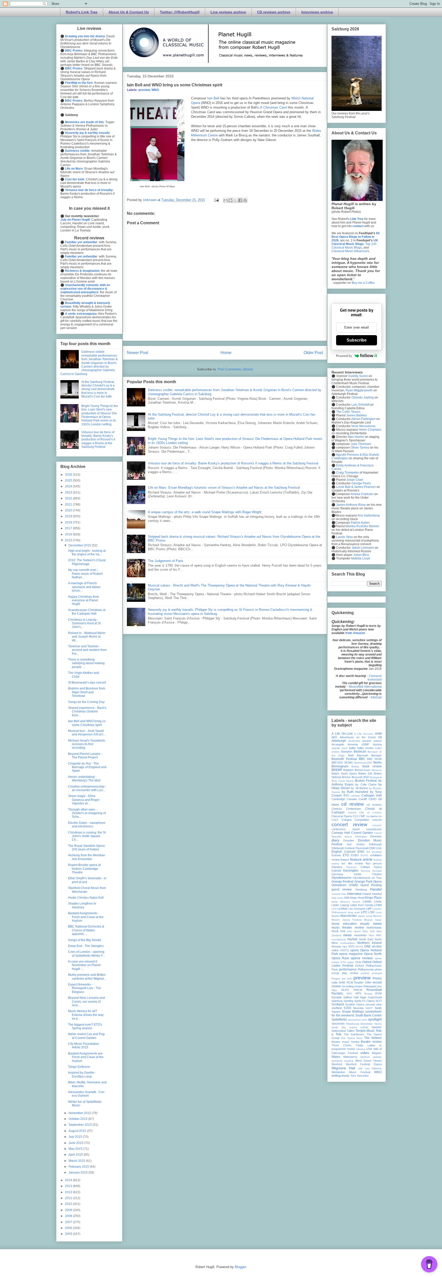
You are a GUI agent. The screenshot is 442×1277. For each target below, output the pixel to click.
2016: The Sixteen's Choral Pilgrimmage (87, 562)
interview (354, 894)
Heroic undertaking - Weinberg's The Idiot (84, 778)
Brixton (346, 777)
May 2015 (76, 1149)
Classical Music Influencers (350, 251)
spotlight (375, 1019)
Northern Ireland (369, 943)
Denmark (376, 836)
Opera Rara (340, 958)
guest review (342, 889)
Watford (365, 1057)
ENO (361, 851)
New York (368, 931)
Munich (377, 916)
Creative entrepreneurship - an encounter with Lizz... (87, 788)
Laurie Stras (344, 537)
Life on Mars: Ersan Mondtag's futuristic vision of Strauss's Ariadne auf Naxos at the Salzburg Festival (224, 487)
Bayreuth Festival (344, 759)
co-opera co (374, 816)
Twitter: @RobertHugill (180, 12)
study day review (344, 1027)
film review (355, 863)
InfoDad (376, 697)
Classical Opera (342, 816)
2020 (69, 510)
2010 (69, 1204)
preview (144, 90)
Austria (377, 744)
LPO (364, 912)
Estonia (336, 855)
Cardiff (363, 799)
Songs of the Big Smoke (84, 940)
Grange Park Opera (368, 881)
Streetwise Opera (371, 1023)
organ (350, 962)
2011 (69, 1198)
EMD (372, 848)
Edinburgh (375, 844)
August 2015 (78, 1131)
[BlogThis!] (230, 200)
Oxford (366, 962)
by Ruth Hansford (355, 792)
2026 (69, 474)
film (343, 863)
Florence (351, 867)
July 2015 (76, 1137)
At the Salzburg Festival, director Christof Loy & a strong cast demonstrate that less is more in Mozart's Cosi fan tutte (98, 389)
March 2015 (77, 1161)
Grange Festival (342, 881)
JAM (346, 897)
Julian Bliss (361, 555)
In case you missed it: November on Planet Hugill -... (84, 965)
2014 (69, 1180)
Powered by (344, 356)
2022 (69, 498)
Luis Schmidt (360, 404)
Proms (377, 978)
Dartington (361, 836)
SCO (378, 1000)
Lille (350, 908)
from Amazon (355, 633)
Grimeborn (339, 885)
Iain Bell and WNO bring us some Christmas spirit (87, 723)
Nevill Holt (338, 931)
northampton (347, 943)
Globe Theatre (368, 874)
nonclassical (339, 939)
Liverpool (359, 908)
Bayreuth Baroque (369, 755)
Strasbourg (352, 1023)
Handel (376, 889)
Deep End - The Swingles (86, 946)
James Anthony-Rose (351, 505)
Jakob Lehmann (362, 547)
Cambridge (338, 799)
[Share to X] (235, 200)
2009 (69, 1210)
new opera (354, 931)
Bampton (346, 751)
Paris (335, 969)
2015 (69, 540)
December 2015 (80, 545)
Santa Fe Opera (364, 1000)
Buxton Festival (366, 780)
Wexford (337, 1064)
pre (344, 978)
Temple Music (365, 1031)
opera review (362, 958)
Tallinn (351, 1030)
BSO (366, 777)
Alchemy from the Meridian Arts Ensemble (86, 857)
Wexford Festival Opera (364, 1064)
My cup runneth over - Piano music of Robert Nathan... (85, 573)
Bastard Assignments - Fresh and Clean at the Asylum (86, 916)
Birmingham (340, 766)
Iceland (336, 894)
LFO (334, 908)
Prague (336, 978)
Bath (351, 755)
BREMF (337, 770)
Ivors (340, 897)
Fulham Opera (371, 867)
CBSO (373, 799)
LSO (371, 912)
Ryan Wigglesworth (359, 390)
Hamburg (361, 889)
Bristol (358, 769)
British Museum (372, 770)
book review (372, 766)
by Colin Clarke (365, 784)
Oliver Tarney (360, 447)
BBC (362, 759)
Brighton (348, 769)
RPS (358, 993)
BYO (346, 795)
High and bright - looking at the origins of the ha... (87, 552)
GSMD (353, 885)
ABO (334, 737)
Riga (334, 990)
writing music (341, 1075)
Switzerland (339, 1030)
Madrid (335, 916)
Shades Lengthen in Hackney (82, 905)
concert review (349, 824)
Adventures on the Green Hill (361, 737)
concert (377, 819)
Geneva (365, 870)
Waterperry (350, 1056)
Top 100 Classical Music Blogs (354, 245)
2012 (69, 1192)
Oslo (358, 962)
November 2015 (80, 1113)
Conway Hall (341, 833)
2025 (69, 480)
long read (354, 912)
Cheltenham (353, 808)
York (353, 1075)
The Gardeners (354, 1034)
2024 (69, 486)
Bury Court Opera (342, 780)
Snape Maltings (353, 1011)
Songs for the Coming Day (86, 702)
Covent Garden (362, 833)
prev (349, 978)
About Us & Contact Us (128, 12)
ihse (343, 894)
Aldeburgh (339, 741)
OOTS (344, 950)
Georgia (377, 870)
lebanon (345, 901)
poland (365, 973)
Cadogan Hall (371, 795)
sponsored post (357, 1019)
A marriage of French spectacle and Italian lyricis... (84, 586)
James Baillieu (356, 415)
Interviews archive (317, 12)
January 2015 (79, 1172)
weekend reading (342, 1060)
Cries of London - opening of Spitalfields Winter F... (86, 953)
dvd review (355, 844)
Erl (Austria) (374, 851)
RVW (378, 993)
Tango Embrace (79, 1067)
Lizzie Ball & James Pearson (356, 487)
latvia (335, 901)
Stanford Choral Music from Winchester (87, 889)
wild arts (363, 1068)
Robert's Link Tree (81, 12)
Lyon (379, 912)
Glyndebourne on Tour (367, 877)
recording (347, 986)
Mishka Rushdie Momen (362, 526)
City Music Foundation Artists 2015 (83, 1045)
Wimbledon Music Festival (351, 1072)
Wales (336, 1057)
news (347, 935)
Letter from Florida (361, 905)
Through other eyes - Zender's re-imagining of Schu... (87, 813)
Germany (337, 874)
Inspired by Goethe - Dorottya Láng (82, 1074)
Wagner (377, 1053)
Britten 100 (365, 773)
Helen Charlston (370, 429)
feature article (361, 859)
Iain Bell (213, 98)
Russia (368, 993)
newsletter (360, 935)
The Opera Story (351, 1038)
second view (374, 1004)
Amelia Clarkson (361, 494)
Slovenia (358, 1008)
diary (335, 840)
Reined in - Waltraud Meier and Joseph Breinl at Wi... (86, 636)
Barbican (360, 751)
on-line (377, 946)
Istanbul (377, 893)
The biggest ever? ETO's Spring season (85, 1026)
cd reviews (374, 804)
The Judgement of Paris (165, 561)
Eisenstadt (362, 848)
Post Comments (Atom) (235, 369)
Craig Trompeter (347, 472)
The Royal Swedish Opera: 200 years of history (86, 847)
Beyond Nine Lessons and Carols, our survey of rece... (86, 1001)
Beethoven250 (363, 762)
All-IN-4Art (354, 741)
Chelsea (337, 808)
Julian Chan (354, 480)
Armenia (353, 744)
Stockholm (338, 1023)
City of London (370, 812)
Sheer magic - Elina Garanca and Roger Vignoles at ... (84, 799)
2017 (69, 528)
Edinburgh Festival (343, 848)
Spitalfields (339, 1019)
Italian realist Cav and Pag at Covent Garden (86, 1035)
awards (336, 748)
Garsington (350, 870)
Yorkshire (363, 1075)
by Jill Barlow (359, 788)
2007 (69, 1222)
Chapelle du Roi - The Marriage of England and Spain (87, 767)
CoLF (335, 819)
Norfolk (352, 939)
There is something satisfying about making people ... (86, 663)
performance (348, 969)
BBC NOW (374, 758)
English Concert (343, 851)
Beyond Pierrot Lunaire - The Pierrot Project (85, 755)
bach (345, 748)
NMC (379, 935)
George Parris (361, 483)
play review (350, 973)
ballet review (365, 747)
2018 (69, 522)
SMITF (369, 1008)
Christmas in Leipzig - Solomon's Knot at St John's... (84, 623)
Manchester (348, 916)
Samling (348, 1000)
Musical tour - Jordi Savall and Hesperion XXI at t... (86, 732)
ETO (346, 855)
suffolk (364, 1027)
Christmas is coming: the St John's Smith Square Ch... (87, 836)
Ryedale (337, 997)
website (377, 1057)
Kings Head (357, 897)
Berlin (377, 762)
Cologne (346, 819)
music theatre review (348, 927)
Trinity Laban (365, 1045)
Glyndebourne (341, 878)
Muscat (368, 919)
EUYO (364, 855)
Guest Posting (371, 885)
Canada (352, 799)
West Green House (368, 1060)
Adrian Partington (363, 419)
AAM (378, 733)
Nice (371, 935)
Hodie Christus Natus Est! (86, 897)
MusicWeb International (365, 686)
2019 (69, 516)
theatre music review (345, 1041)
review (358, 986)
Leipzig (344, 905)
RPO (349, 993)
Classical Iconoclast (375, 677)
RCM (350, 982)
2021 (69, 504)
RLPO (345, 989)
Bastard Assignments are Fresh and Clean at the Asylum (86, 1057)
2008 (69, 1216)
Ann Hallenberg (369, 515)
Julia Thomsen (361, 444)
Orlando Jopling (362, 397)
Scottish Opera (354, 1004)
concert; (377, 825)
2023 (69, 492)
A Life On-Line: (363, 733)
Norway (336, 946)
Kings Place (373, 897)
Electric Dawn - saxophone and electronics (86, 824)
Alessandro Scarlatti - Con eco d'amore (86, 1093)
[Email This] (225, 200)
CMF (362, 816)
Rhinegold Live (372, 986)
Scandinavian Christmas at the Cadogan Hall (86, 611)
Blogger (240, 1267)
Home (225, 352)
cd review (352, 804)
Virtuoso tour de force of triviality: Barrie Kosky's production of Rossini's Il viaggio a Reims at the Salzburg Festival (233, 463)
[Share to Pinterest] (245, 200)
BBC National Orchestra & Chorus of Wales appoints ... (86, 930)
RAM (342, 982)
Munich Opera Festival (346, 919)
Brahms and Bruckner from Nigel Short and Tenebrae (86, 692)
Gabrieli (336, 870)
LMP (369, 908)
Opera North (373, 954)
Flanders (337, 867)
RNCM (357, 989)
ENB (379, 848)
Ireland (366, 893)
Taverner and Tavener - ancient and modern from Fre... (87, 650)
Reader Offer (362, 982)
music (378, 919)
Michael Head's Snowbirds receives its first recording (86, 744)
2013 (69, 1186)
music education (344, 923)
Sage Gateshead (371, 997)
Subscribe (357, 340)
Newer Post (137, 352)
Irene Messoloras (363, 426)
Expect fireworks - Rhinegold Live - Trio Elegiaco (84, 988)
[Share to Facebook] (240, 200)
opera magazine (350, 954)
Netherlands (374, 927)
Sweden (377, 1027)
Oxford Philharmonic (368, 965)
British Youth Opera (344, 773)
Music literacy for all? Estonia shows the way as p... (86, 1014)
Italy (334, 897)
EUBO (355, 855)
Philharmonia (366, 969)
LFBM (378, 905)
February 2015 (79, 1166)
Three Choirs (341, 1045)
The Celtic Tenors (348, 412)
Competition (362, 819)
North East (366, 939)
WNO (155, 90)
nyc (344, 946)
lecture (356, 901)
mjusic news (365, 916)
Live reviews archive (228, 12)
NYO (351, 946)
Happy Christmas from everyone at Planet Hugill (83, 600)
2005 (69, 1234)
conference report (346, 829)
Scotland (338, 1004)
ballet (352, 747)
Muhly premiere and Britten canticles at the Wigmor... (87, 976)
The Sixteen (373, 1038)
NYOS (359, 946)
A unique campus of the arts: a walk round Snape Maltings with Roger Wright (204, 512)
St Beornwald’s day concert (87, 682)
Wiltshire (377, 1068)
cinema (352, 812)
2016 (69, 534)
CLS (355, 816)
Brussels (357, 777)
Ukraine (360, 1049)
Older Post (313, 352)
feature (344, 859)
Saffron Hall (350, 997)
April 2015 (76, 1154)
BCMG (349, 762)
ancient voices (372, 740)
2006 (69, 1228)
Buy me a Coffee (363, 283)
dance (348, 836)
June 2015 (76, 1143)
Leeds (367, 901)
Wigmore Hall (343, 1068)
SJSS (347, 1008)
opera (354, 950)
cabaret (355, 795)
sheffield (337, 1008)
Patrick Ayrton (360, 522)
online (335, 950)
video (364, 1053)
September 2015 (81, 1125)
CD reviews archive (273, 12)
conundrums (374, 829)
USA (369, 1048)
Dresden (348, 840)
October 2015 (78, 1119)
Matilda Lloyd (360, 558)
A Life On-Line (342, 733)
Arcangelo (338, 744)
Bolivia (355, 766)
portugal (377, 973)
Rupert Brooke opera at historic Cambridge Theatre (84, 868)
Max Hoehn (356, 437)
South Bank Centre (368, 1015)
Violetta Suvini (358, 376)
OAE (367, 946)
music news (371, 923)
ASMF (365, 744)
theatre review (371, 1042)
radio (335, 982)
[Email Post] (216, 200)
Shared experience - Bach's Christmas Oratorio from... (87, 711)
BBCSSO (337, 762)
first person (374, 863)
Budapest (376, 777)
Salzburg (337, 1000)
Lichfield (342, 908)
